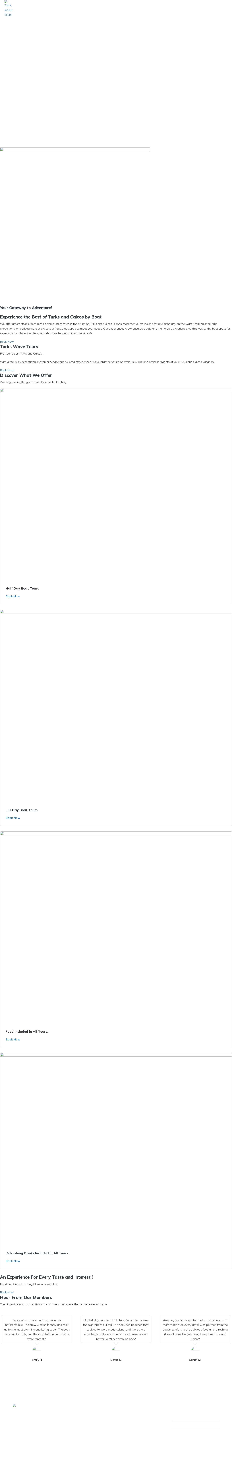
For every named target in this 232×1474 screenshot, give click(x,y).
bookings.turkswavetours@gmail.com (195, 1437)
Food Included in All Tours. (27, 1031)
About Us (158, 8)
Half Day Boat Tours (22, 588)
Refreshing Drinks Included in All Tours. (37, 1253)
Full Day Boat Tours (22, 810)
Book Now (13, 596)
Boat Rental (184, 8)
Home (138, 8)
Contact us (212, 8)
